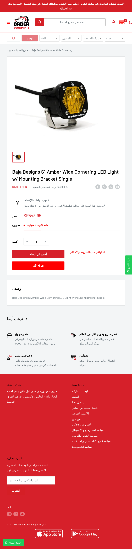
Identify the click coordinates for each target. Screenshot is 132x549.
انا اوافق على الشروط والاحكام (87, 252)
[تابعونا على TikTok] (15, 513)
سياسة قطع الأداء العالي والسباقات (91, 441)
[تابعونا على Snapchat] (22, 513)
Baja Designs (20, 186)
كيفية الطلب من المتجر (85, 407)
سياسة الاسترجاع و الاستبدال (88, 430)
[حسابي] (113, 22)
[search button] (39, 22)
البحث (75, 396)
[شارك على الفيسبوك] (97, 186)
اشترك (16, 490)
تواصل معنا (78, 402)
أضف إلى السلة (38, 254)
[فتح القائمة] (8, 22)
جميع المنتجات (21, 50)
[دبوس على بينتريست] (104, 186)
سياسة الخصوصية (82, 446)
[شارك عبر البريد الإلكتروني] (117, 186)
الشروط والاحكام (81, 424)
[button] (121, 22)
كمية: (15, 241)
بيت (9, 50)
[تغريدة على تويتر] (110, 186)
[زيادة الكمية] (45, 241)
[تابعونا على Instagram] (9, 513)
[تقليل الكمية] (27, 241)
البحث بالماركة (80, 391)
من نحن (76, 418)
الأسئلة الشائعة (80, 413)
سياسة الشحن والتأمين (85, 435)
